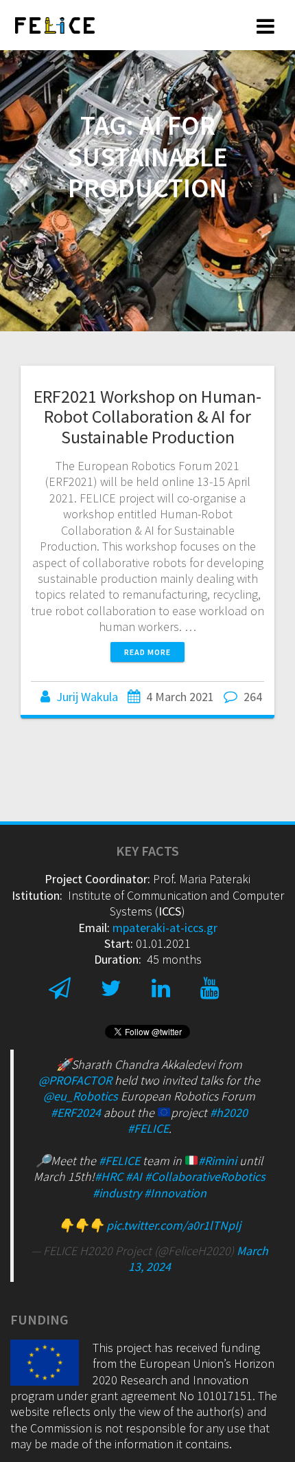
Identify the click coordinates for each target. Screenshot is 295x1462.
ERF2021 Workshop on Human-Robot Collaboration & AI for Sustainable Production (147, 417)
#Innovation (175, 1193)
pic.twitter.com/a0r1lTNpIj (173, 1225)
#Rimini (217, 1161)
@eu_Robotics (80, 1096)
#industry (117, 1193)
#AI (134, 1176)
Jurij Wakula (87, 697)
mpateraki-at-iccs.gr (165, 927)
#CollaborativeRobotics (205, 1176)
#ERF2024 (76, 1112)
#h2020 (229, 1112)
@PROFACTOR (75, 1080)
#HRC (109, 1176)
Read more (147, 652)
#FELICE (148, 1128)
